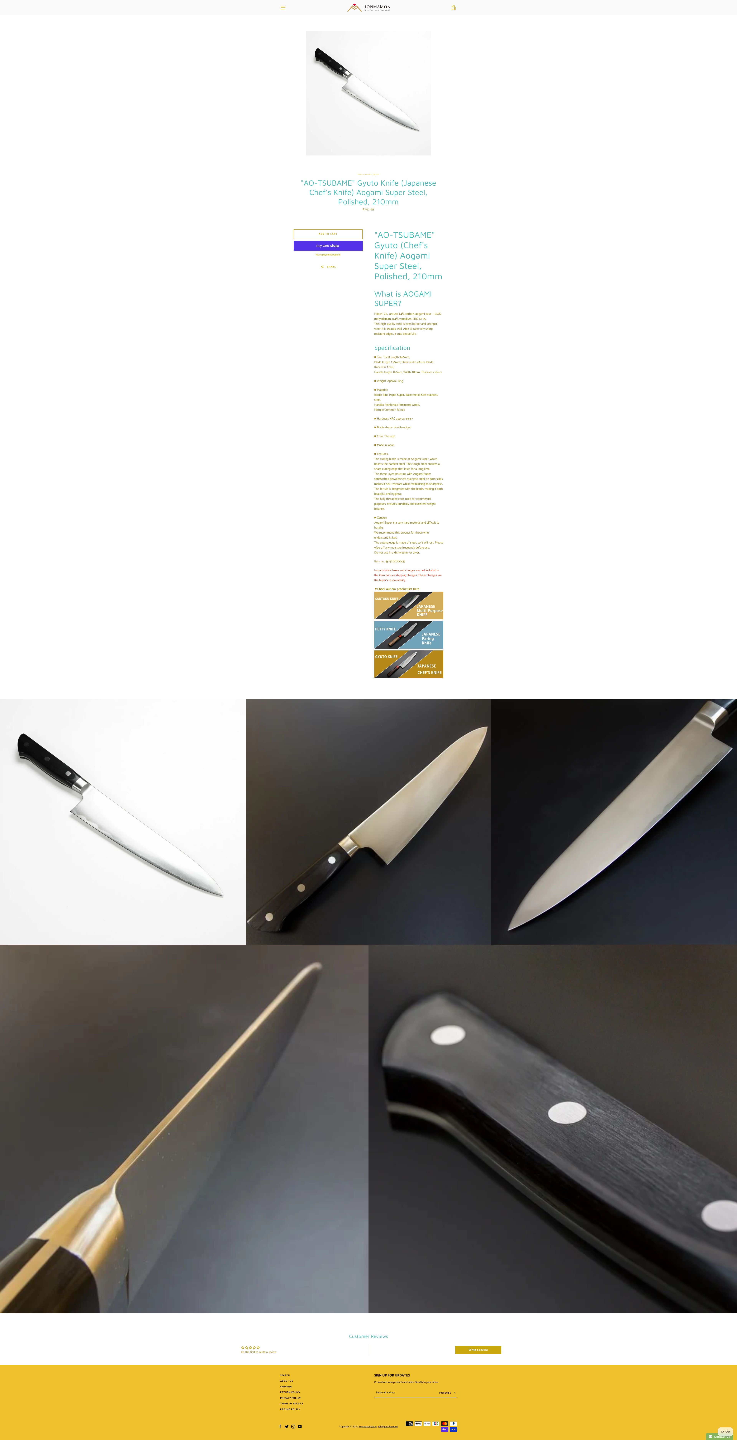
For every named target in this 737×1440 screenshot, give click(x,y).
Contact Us (721, 1436)
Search (285, 1375)
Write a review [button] (478, 1349)
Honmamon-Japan (368, 1427)
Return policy (290, 1392)
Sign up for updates (392, 1375)
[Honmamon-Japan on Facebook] (280, 1426)
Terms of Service (291, 1403)
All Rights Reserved (388, 1427)
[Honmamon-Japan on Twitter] (287, 1426)
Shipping (286, 1387)
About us (286, 1381)
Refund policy (290, 1409)
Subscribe (445, 1393)
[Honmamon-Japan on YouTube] (300, 1426)
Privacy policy (290, 1398)
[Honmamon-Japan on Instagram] (293, 1426)
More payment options (328, 255)
